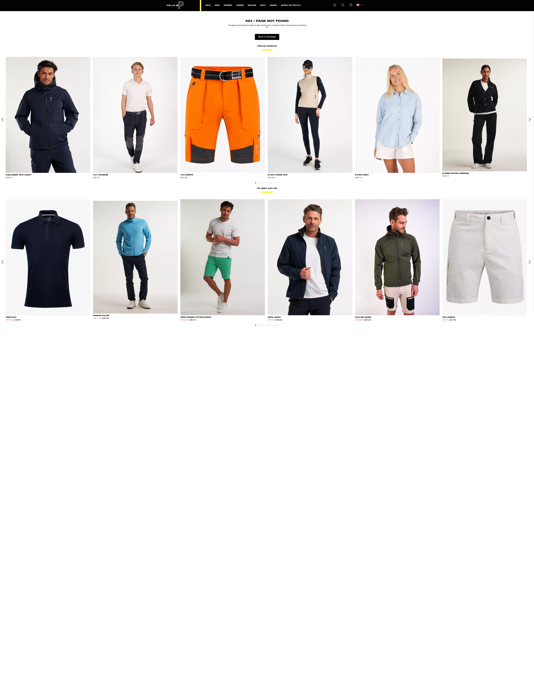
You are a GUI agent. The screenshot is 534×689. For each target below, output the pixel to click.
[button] (334, 5)
